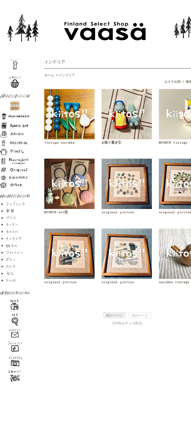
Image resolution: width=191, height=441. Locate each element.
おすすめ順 (172, 81)
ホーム (49, 75)
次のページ (140, 315)
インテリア (54, 62)
